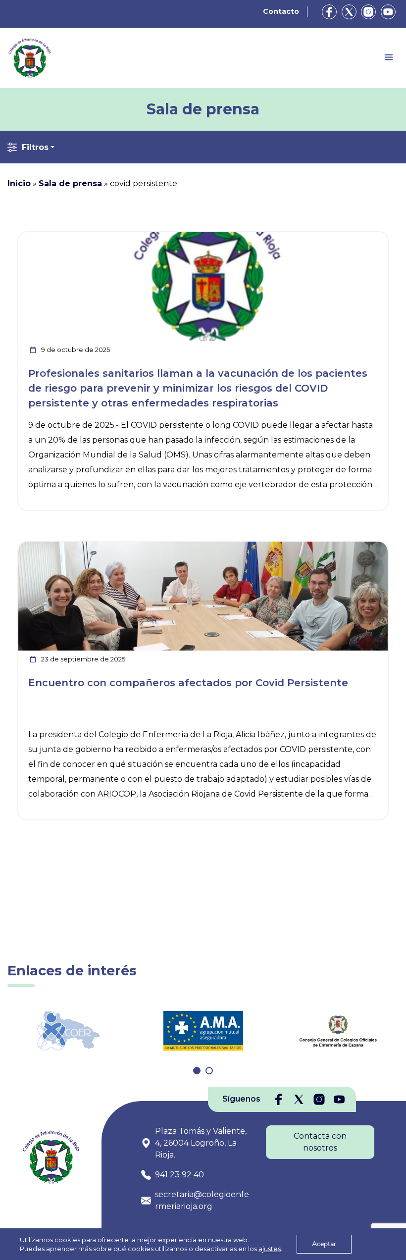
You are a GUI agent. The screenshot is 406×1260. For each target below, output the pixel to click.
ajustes (269, 1249)
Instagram (368, 11)
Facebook (329, 11)
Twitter (349, 11)
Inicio (19, 183)
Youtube (388, 11)
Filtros (35, 147)
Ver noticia (365, 238)
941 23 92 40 (179, 1174)
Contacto (281, 11)
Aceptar (324, 1244)
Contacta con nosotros (320, 1142)
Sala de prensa (70, 183)
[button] (197, 1070)
